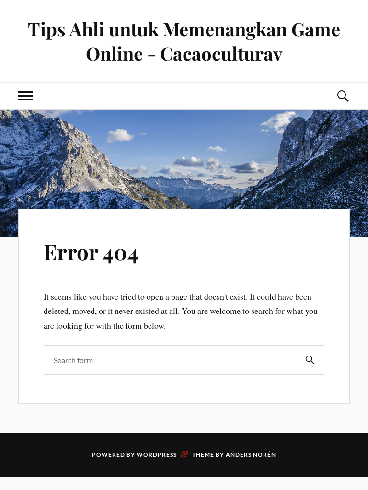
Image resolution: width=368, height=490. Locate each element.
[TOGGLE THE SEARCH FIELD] (342, 96)
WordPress (157, 454)
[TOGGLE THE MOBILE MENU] (25, 96)
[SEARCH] (310, 360)
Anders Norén (251, 454)
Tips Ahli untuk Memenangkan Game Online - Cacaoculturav (184, 41)
